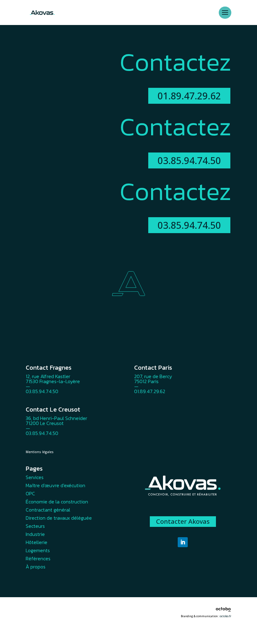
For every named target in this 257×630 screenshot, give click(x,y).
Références (38, 558)
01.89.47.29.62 (189, 95)
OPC (30, 493)
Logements (38, 550)
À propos (35, 566)
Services (35, 477)
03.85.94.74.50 (189, 160)
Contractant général (48, 509)
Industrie (35, 534)
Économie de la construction (57, 501)
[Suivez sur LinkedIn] (183, 542)
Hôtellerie (36, 542)
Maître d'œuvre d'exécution (55, 485)
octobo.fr (225, 616)
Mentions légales (40, 452)
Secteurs (35, 526)
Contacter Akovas (183, 521)
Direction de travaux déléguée (59, 518)
